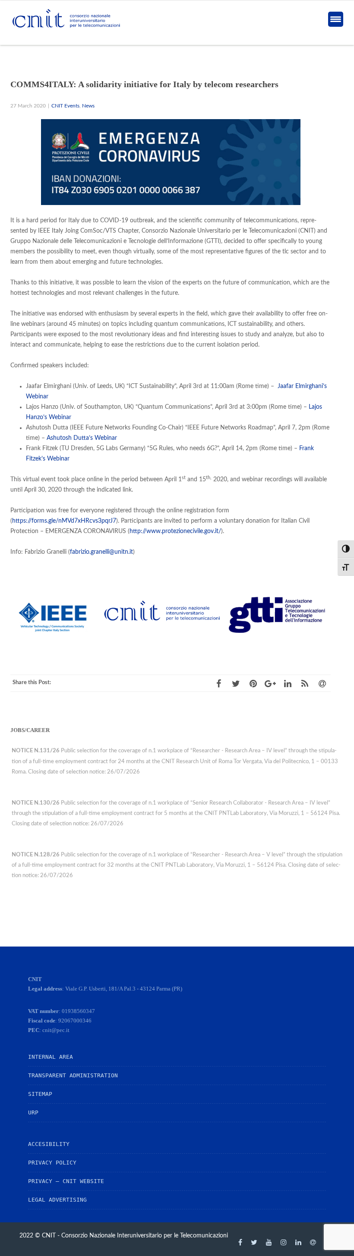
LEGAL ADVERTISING (57, 1199)
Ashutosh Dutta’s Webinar (82, 438)
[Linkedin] (298, 1242)
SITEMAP (40, 1094)
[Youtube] (269, 1242)
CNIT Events (65, 106)
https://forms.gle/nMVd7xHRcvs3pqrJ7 (64, 521)
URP (33, 1112)
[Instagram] (283, 1242)
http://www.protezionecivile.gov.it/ (175, 531)
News (88, 106)
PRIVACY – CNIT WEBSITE (66, 1181)
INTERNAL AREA (50, 1057)
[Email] (313, 1242)
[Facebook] (240, 1242)
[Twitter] (254, 1242)
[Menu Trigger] (335, 19)
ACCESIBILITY (49, 1144)
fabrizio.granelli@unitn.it (101, 552)
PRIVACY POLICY (52, 1162)
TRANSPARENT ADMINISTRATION (73, 1075)
